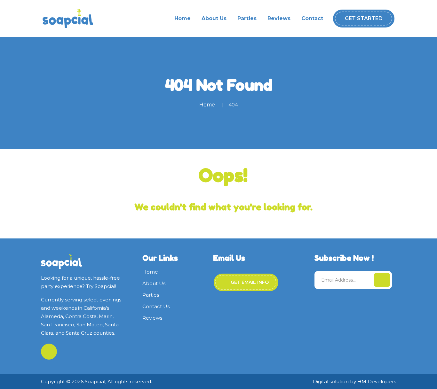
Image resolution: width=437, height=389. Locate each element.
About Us (214, 18)
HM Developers (376, 381)
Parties (247, 18)
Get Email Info (249, 282)
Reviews (278, 18)
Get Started (364, 18)
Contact (312, 18)
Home (182, 18)
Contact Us (156, 306)
